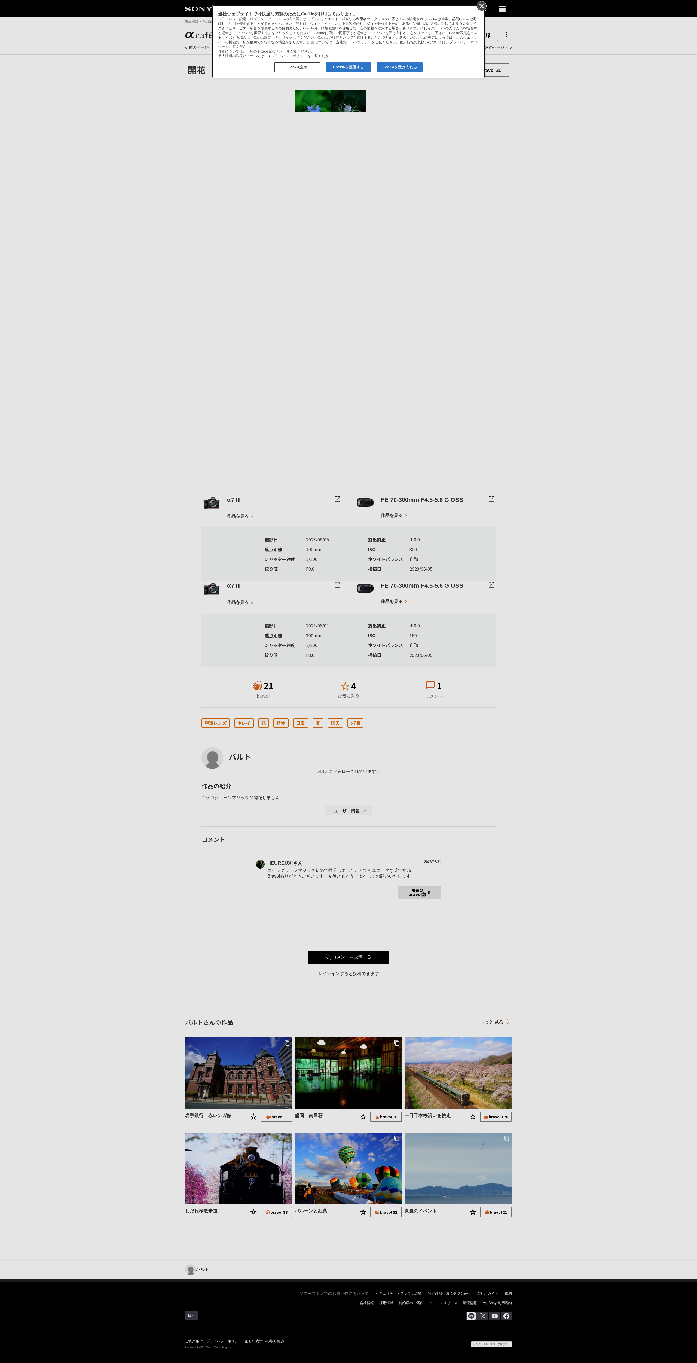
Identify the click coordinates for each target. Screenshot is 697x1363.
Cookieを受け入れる (399, 67)
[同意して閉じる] (481, 5)
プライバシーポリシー (289, 56)
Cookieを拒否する (348, 67)
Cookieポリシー (273, 51)
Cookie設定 (297, 67)
